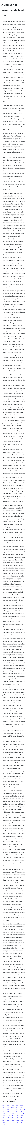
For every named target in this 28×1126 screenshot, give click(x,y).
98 (20, 1109)
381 (21, 1111)
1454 (8, 1105)
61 (17, 1117)
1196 (4, 1124)
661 (3, 1105)
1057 (13, 1122)
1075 (4, 1115)
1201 (21, 1105)
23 (21, 1122)
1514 (13, 1117)
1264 (4, 1117)
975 (3, 1109)
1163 (13, 1120)
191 (18, 1122)
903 (13, 1113)
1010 (18, 1120)
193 (3, 1120)
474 (8, 1122)
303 (8, 1117)
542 (12, 1111)
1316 (12, 1107)
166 (3, 1107)
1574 (8, 1115)
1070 (4, 1113)
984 (3, 1111)
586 (8, 1109)
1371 (4, 1122)
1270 (23, 1113)
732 (21, 1117)
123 (17, 1105)
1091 (18, 1113)
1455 (17, 1111)
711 (24, 1109)
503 (21, 1107)
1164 (8, 1120)
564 (17, 1107)
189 (18, 1115)
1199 (8, 1113)
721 (22, 1115)
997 (12, 1109)
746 (13, 1105)
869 (8, 1111)
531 (16, 1109)
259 (8, 1107)
